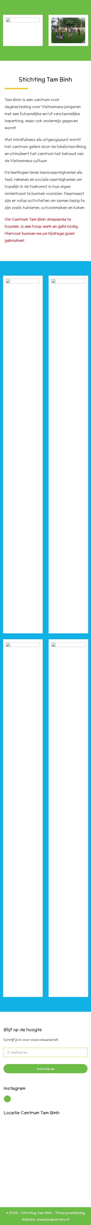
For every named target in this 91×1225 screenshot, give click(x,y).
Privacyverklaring (70, 1212)
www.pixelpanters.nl (53, 1219)
